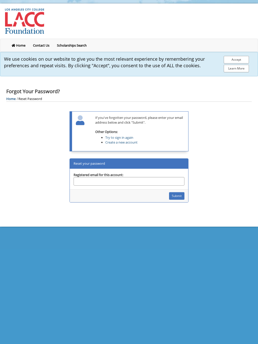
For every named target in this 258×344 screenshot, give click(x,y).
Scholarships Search (72, 45)
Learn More (236, 68)
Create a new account (121, 142)
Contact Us (41, 45)
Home (20, 45)
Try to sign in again (119, 137)
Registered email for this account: (98, 175)
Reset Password (30, 98)
